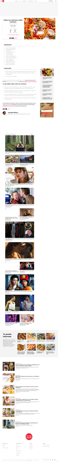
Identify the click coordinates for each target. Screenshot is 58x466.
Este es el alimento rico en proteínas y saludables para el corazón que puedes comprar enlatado (27, 365)
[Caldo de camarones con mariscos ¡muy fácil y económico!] (21, 347)
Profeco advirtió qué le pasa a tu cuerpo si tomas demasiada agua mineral (47, 94)
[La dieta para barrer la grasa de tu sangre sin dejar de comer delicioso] (9, 412)
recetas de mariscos (7, 104)
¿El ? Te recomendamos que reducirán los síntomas (47, 86)
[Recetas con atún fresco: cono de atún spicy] (50, 347)
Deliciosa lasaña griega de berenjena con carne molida (31, 352)
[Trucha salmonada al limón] (31, 336)
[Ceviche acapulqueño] (50, 336)
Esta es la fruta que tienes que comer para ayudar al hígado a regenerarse (47, 78)
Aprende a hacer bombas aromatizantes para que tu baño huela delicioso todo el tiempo (47, 98)
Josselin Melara (13, 26)
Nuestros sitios (18, 443)
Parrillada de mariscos (41, 340)
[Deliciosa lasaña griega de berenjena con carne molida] (31, 347)
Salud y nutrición (17, 363)
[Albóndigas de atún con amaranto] (41, 347)
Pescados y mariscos (15, 34)
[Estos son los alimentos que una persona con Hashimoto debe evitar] (9, 377)
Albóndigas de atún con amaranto (40, 352)
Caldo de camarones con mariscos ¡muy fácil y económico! (21, 352)
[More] (37, 1)
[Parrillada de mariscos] (41, 336)
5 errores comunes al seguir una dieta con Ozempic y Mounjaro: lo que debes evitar (47, 82)
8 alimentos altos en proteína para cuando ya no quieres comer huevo (47, 90)
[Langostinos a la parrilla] (21, 336)
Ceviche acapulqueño (50, 340)
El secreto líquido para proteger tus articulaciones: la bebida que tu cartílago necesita (26, 423)
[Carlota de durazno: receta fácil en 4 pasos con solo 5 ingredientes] (9, 389)
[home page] (3, 1)
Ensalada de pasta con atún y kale (30, 81)
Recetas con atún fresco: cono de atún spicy (50, 352)
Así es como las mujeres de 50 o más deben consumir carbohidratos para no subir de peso (26, 400)
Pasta (10, 34)
